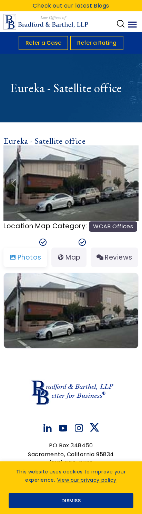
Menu (132, 24)
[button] (13, 183)
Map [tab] (73, 257)
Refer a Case (43, 43)
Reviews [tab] (118, 257)
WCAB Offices (113, 226)
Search (120, 24)
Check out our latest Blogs (71, 6)
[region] (71, 487)
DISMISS (71, 500)
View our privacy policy (86, 480)
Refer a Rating (96, 43)
